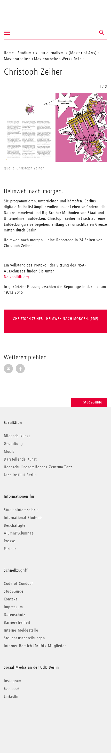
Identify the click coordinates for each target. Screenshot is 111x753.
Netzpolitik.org (16, 276)
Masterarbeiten (17, 58)
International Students (23, 517)
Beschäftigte (15, 525)
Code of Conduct (18, 583)
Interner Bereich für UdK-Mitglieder (35, 645)
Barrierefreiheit (17, 622)
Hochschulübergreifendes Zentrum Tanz (38, 466)
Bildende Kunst (17, 435)
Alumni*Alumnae (19, 533)
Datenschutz (14, 614)
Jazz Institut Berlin (20, 474)
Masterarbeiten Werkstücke (58, 58)
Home (9, 52)
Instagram (12, 680)
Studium (24, 52)
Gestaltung (13, 443)
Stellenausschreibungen (24, 637)
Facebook (12, 688)
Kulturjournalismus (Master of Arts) (66, 52)
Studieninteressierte (21, 509)
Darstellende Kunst (20, 459)
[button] (102, 32)
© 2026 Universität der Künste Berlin (31, 718)
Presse (9, 540)
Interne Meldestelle (21, 630)
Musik (9, 451)
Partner (10, 548)
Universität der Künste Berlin (24, 9)
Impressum (13, 606)
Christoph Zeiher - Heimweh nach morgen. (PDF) (55, 318)
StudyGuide (92, 402)
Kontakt (10, 598)
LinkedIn (11, 696)
